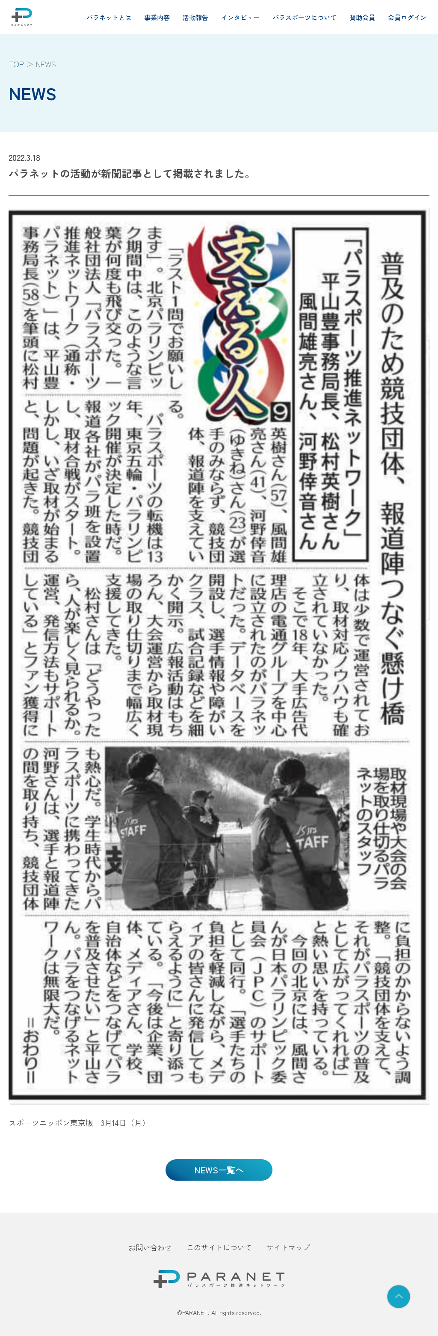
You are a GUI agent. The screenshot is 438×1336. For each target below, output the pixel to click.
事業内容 (157, 17)
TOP (16, 63)
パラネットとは (108, 17)
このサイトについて (219, 1247)
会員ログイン (407, 17)
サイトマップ (288, 1247)
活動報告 (195, 17)
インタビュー (240, 17)
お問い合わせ (150, 1247)
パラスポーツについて (304, 17)
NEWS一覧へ (219, 1170)
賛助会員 (362, 17)
